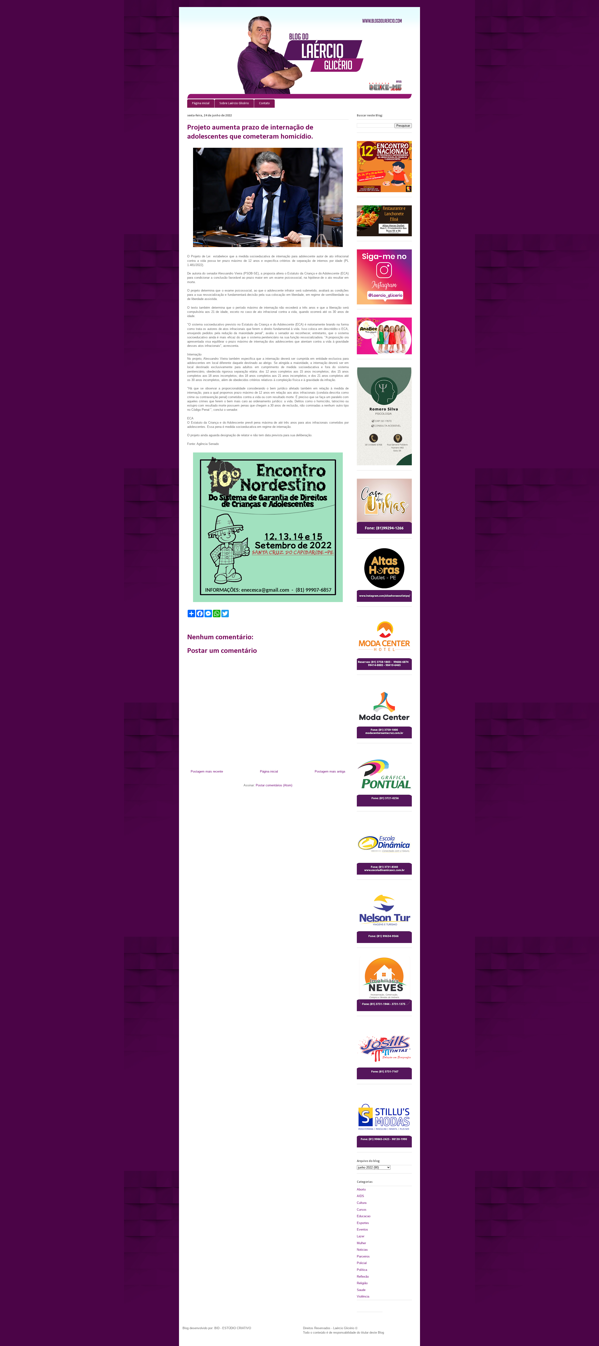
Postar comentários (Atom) (274, 785)
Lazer (360, 1236)
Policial (362, 1263)
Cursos (361, 1209)
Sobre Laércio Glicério (234, 103)
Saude (361, 1290)
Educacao (363, 1216)
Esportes (363, 1223)
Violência (363, 1296)
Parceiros (363, 1256)
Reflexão (363, 1276)
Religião (362, 1283)
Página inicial (200, 103)
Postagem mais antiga (330, 771)
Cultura (361, 1203)
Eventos (362, 1229)
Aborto (361, 1189)
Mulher (361, 1243)
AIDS (360, 1196)
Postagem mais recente (207, 771)
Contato (264, 103)
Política (362, 1270)
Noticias (362, 1249)
